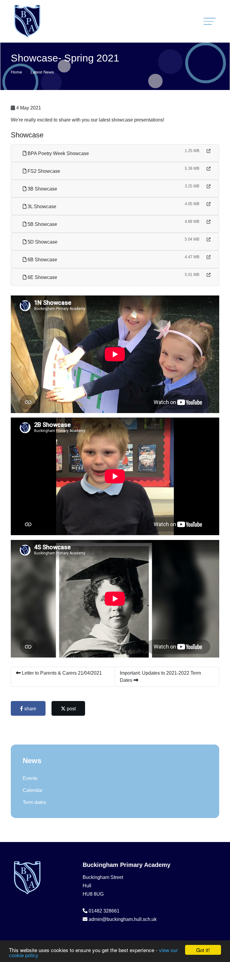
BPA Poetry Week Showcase (57, 153)
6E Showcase (41, 277)
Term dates (34, 802)
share (29, 708)
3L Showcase (41, 206)
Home (16, 72)
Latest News (42, 72)
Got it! (203, 950)
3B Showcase (41, 188)
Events (30, 778)
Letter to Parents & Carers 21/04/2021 (61, 673)
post (71, 708)
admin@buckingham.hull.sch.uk (123, 919)
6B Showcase (41, 259)
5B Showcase (41, 224)
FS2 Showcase (43, 171)
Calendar (33, 790)
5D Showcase (42, 241)
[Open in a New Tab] (208, 151)
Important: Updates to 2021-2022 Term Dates (160, 676)
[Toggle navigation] (209, 21)
